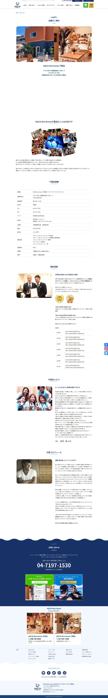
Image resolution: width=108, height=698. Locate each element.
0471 (52, 73)
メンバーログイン (88, 0)
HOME (25, 5)
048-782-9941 (35, 639)
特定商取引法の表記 (86, 656)
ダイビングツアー (51, 5)
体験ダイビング (32, 654)
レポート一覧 (51, 650)
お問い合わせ (77, 0)
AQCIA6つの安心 (52, 654)
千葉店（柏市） (41, 255)
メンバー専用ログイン (87, 652)
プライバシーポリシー (87, 654)
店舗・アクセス (69, 5)
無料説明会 (68, 654)
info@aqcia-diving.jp (38, 215)
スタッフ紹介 (60, 5)
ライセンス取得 (41, 5)
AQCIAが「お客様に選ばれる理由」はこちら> (66, 523)
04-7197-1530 (54, 565)
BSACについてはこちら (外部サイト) (65, 324)
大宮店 (34, 255)
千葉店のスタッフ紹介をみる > (41, 251)
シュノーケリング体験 (33, 656)
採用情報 (77, 5)
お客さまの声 (51, 656)
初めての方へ (32, 5)
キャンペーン (51, 652)
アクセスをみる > (37, 197)
